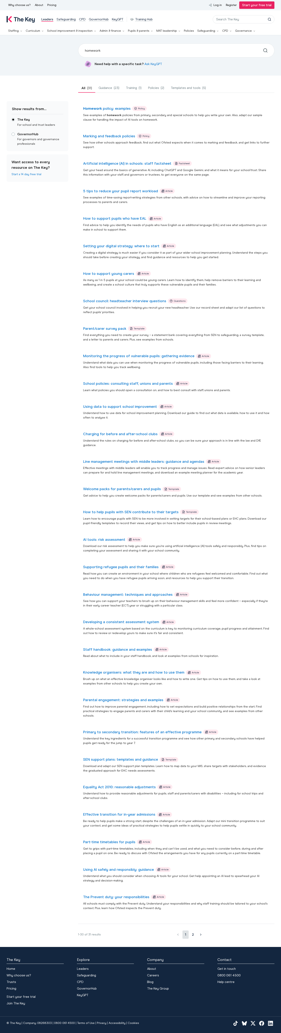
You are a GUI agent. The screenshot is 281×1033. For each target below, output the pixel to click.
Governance (243, 31)
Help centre (226, 982)
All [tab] (86, 88)
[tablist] (176, 88)
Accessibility (117, 1023)
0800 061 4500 (229, 975)
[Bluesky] (244, 1023)
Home (11, 969)
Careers (153, 975)
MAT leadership (166, 31)
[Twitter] (253, 1023)
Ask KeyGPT (153, 64)
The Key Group (158, 988)
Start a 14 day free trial (26, 174)
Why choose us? (19, 5)
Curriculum (33, 31)
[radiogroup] (37, 132)
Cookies (133, 1023)
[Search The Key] (269, 19)
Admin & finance (110, 31)
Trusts (11, 982)
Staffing (13, 31)
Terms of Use (86, 1023)
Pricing (51, 5)
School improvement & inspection (70, 31)
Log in (218, 5)
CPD (225, 31)
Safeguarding (206, 31)
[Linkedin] (270, 1023)
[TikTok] (235, 1023)
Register (231, 5)
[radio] (13, 119)
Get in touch (226, 969)
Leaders (83, 969)
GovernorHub (87, 988)
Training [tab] (134, 88)
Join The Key (16, 1003)
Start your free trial (257, 5)
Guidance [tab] (109, 88)
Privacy (101, 1023)
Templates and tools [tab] (188, 88)
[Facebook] (262, 1023)
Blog (150, 982)
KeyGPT (82, 995)
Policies (189, 31)
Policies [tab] (156, 88)
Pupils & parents (138, 31)
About (39, 5)
